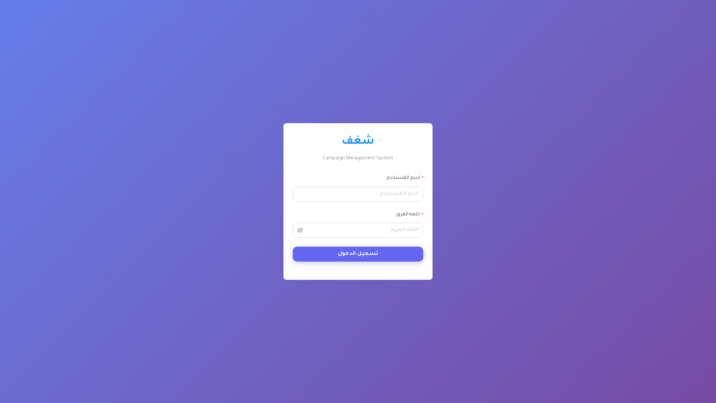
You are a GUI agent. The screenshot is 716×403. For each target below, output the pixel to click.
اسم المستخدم (403, 178)
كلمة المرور (408, 214)
